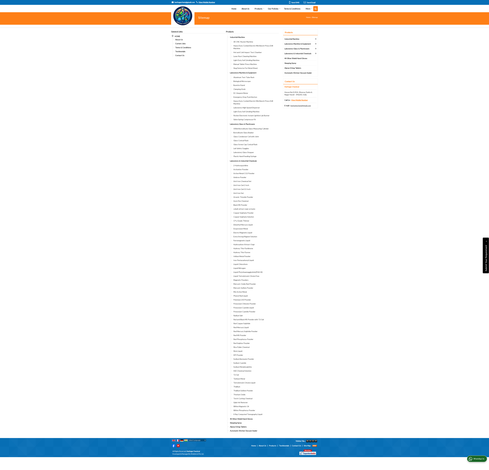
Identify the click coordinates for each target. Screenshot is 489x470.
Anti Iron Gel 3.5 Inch (241, 189)
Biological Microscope (242, 81)
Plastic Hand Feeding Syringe (244, 156)
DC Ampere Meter (240, 93)
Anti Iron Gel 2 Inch (241, 185)
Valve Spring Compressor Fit (244, 119)
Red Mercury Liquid (241, 327)
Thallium (236, 387)
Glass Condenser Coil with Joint (246, 136)
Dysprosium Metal (240, 229)
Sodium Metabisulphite (242, 367)
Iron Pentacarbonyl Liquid (243, 260)
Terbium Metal (239, 379)
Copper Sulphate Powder (243, 213)
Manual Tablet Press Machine (245, 64)
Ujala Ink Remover (240, 402)
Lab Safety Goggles (241, 148)
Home (233, 9)
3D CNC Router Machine (243, 42)
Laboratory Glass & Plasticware (242, 124)
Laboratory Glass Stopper (243, 152)
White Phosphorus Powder (244, 410)
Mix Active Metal (240, 292)
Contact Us (179, 55)
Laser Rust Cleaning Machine (244, 56)
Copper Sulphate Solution (243, 217)
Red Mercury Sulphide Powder (245, 331)
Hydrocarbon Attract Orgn (244, 244)
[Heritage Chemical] (183, 16)
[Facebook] (173, 445)
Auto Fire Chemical (240, 201)
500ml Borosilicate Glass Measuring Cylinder (251, 129)
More (308, 9)
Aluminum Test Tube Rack (243, 77)
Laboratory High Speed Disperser (246, 108)
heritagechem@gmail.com (184, 2)
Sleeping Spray (236, 423)
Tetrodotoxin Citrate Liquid (244, 383)
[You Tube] (178, 445)
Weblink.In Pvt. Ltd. (197, 454)
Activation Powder (240, 169)
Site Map (307, 446)
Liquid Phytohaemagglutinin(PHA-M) (247, 272)
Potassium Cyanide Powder (244, 311)
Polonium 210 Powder (242, 300)
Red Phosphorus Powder (243, 339)
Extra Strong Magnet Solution (245, 236)
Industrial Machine (237, 37)
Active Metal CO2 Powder (243, 173)
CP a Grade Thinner (241, 221)
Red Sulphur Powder (241, 343)
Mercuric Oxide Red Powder (244, 284)
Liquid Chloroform (240, 264)
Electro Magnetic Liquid (242, 232)
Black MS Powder (240, 205)
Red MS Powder (239, 335)
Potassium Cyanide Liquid (243, 308)
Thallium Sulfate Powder (243, 390)
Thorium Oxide (239, 394)
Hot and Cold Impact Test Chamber (247, 52)
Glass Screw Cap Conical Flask (245, 144)
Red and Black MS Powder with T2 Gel (248, 319)
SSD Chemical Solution (242, 371)
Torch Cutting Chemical (242, 398)
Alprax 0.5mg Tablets (238, 427)
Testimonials (180, 51)
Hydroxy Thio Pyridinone (243, 248)
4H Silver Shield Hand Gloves (241, 419)
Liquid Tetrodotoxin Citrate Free (246, 276)
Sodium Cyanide (239, 363)
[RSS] (314, 446)
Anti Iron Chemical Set (242, 181)
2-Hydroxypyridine (240, 165)
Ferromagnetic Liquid (241, 240)
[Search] (315, 8)
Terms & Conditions (292, 9)
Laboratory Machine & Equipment (243, 73)
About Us (245, 9)
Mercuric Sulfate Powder (243, 288)
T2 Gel (236, 375)
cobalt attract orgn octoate (244, 209)
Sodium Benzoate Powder (243, 359)
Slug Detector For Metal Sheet (245, 68)
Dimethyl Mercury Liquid (243, 225)
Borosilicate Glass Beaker (243, 132)
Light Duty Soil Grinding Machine (246, 60)
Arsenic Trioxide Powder (243, 197)
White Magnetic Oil (241, 406)
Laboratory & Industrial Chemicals (243, 161)
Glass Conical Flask (240, 140)
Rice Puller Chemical (241, 347)
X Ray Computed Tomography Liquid (247, 414)
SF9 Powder (238, 355)
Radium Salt (238, 315)
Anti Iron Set (238, 193)
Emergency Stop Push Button (245, 97)
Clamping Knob (239, 89)
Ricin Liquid (237, 351)
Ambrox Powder (239, 177)
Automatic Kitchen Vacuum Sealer (243, 431)
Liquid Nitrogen (239, 268)
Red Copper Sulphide (241, 323)
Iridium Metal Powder (241, 256)
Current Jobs (180, 43)
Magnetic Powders (240, 280)
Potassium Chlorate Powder (244, 304)
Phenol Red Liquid (240, 296)
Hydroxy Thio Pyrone (241, 252)
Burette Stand (239, 85)
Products (258, 9)
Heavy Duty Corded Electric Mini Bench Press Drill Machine (253, 47)
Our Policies (273, 9)
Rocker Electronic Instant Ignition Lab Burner (251, 115)
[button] (207, 2)
